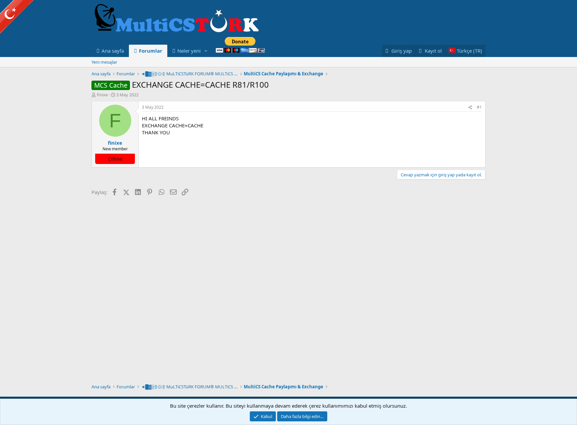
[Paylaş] (470, 107)
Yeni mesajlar (104, 62)
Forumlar (150, 50)
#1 (479, 107)
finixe (102, 95)
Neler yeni (189, 50)
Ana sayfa (113, 50)
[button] (206, 51)
